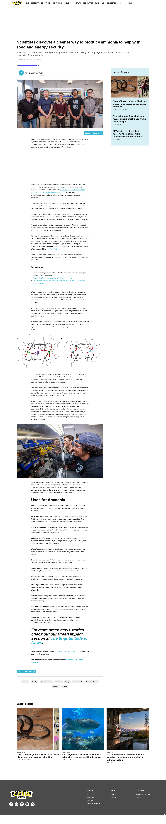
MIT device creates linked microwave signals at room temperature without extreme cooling (127, 134)
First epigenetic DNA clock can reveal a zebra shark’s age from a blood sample (129, 119)
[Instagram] (16, 804)
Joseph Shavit (117, 124)
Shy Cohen (116, 139)
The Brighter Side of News (66, 651)
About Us (90, 794)
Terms (113, 797)
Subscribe (128, 3)
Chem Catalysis (55, 249)
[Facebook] (11, 804)
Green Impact (87, 3)
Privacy (114, 794)
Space (96, 3)
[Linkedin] (22, 804)
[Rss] (33, 804)
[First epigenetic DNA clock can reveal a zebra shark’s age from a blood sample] (83, 729)
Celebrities (111, 3)
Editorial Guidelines (93, 803)
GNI (119, 3)
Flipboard (139, 797)
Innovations (57, 3)
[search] (154, 3)
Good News (35, 3)
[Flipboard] (27, 804)
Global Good (68, 3)
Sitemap (90, 800)
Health (78, 3)
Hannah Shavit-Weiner (120, 109)
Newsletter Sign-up (143, 794)
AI (103, 3)
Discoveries (46, 3)
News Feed (91, 797)
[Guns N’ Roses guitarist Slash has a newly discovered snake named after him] (38, 729)
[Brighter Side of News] (17, 3)
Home (27, 3)
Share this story (92, 133)
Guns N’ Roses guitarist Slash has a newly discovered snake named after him (130, 104)
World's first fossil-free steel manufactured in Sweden (53, 278)
